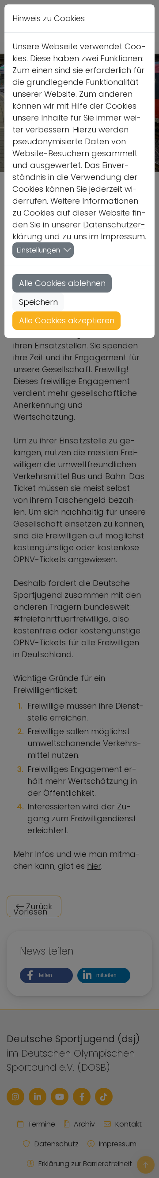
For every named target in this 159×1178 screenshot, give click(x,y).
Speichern (38, 301)
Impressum (123, 236)
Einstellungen (38, 250)
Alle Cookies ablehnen (62, 283)
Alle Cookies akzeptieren (66, 320)
